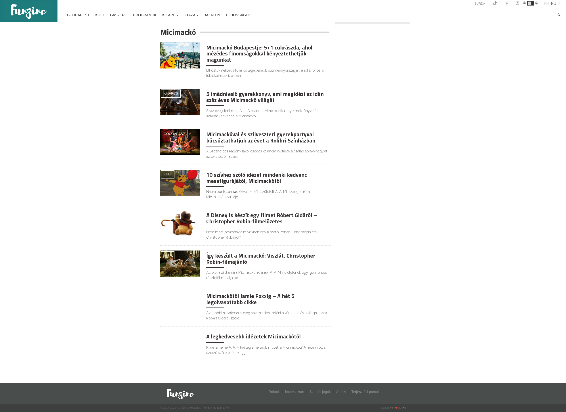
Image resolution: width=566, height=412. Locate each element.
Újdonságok (238, 15)
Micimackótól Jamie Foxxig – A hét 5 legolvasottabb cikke (250, 299)
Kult (99, 15)
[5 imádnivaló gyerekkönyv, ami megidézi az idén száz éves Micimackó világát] (180, 101)
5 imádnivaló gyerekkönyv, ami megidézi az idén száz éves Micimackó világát (265, 97)
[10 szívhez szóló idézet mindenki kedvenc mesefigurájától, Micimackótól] (180, 182)
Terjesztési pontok (365, 392)
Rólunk (274, 392)
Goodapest (78, 15)
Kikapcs (170, 15)
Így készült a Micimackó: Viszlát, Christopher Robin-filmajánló (260, 258)
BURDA (479, 3)
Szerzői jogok (320, 392)
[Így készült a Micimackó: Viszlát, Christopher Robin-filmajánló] (180, 263)
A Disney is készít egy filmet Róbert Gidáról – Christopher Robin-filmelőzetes (261, 218)
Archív (341, 392)
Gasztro (118, 15)
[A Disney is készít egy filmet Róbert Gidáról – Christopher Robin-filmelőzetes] (180, 223)
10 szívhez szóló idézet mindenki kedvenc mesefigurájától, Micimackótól (256, 178)
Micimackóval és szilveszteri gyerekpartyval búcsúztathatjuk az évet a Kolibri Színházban (260, 137)
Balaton (212, 15)
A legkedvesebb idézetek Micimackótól (253, 336)
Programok (145, 15)
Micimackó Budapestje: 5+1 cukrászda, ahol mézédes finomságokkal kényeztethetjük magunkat (259, 53)
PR (404, 407)
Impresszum (294, 392)
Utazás (191, 15)
